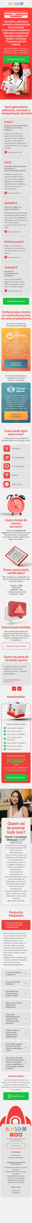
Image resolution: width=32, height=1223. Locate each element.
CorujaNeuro (16, 1193)
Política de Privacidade (16, 1158)
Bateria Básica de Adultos (16, 1180)
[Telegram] (20, 1135)
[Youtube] (16, 1135)
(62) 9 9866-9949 (17, 965)
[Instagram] (12, 1135)
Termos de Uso (16, 1155)
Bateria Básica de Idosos (16, 1182)
